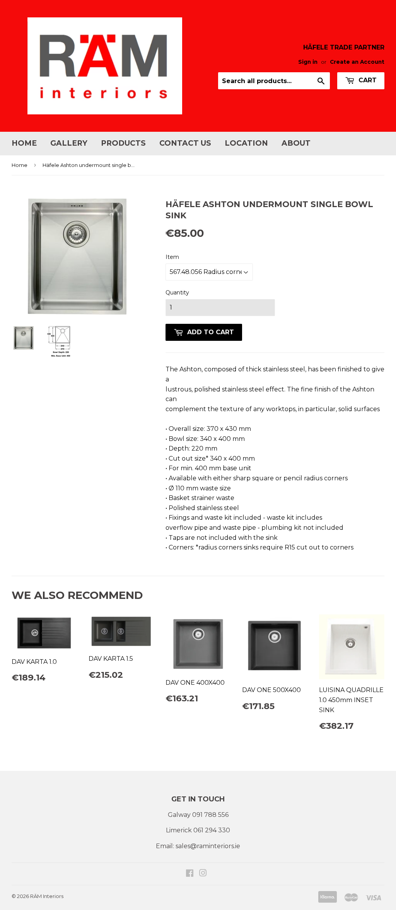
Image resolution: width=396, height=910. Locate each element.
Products (123, 143)
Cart (367, 80)
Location (246, 143)
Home (24, 143)
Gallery (68, 143)
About (296, 143)
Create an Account (357, 62)
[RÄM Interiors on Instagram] (203, 874)
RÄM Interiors (46, 896)
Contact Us (185, 143)
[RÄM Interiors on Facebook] (190, 874)
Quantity (177, 292)
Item (172, 256)
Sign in (307, 62)
